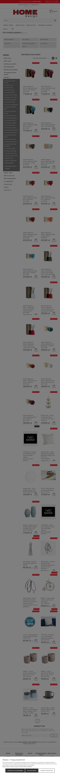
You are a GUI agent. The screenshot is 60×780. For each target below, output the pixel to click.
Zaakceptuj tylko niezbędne (15, 770)
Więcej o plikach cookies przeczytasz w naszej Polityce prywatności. (17, 766)
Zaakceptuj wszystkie (46, 770)
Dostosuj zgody (31, 770)
